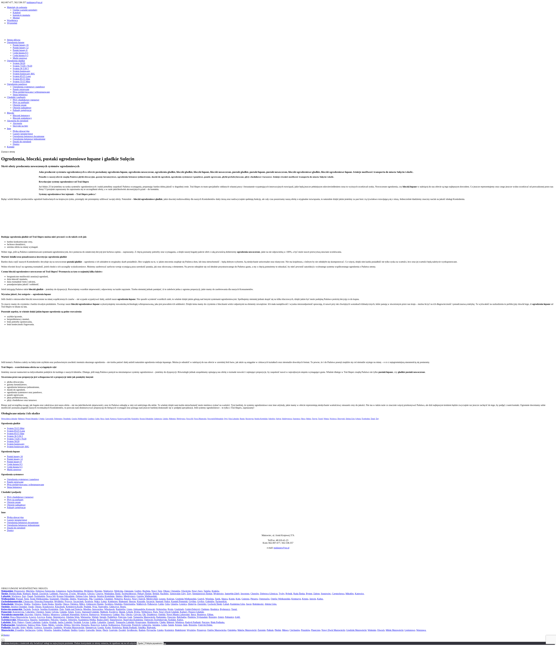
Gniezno (245, 599)
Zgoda (140, 643)
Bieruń (35, 593)
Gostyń (200, 599)
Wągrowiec (82, 599)
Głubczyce (114, 606)
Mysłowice (218, 593)
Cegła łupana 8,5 (20, 53)
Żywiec (72, 593)
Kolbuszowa (114, 625)
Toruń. (234, 609)
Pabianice (229, 617)
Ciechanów (295, 630)
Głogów (174, 604)
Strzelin (58, 604)
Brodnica (214, 609)
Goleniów (209, 601)
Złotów (73, 599)
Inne (9, 128)
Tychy (281, 593)
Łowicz (32, 617)
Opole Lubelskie (33, 622)
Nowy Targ (156, 591)
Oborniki (64, 599)
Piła (91, 599)
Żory (189, 593)
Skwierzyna (249, 419)
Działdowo (152, 614)
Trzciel (320, 419)
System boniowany (21, 71)
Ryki (14, 622)
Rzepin (242, 419)
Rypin (170, 609)
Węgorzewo (106, 614)
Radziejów (121, 609)
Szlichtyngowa (287, 419)
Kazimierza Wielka (87, 619)
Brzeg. (123, 606)
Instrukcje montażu (21, 15)
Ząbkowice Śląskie (95, 604)
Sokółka (142, 627)
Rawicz (127, 599)
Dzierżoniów (129, 604)
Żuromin (262, 630)
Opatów (63, 619)
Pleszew (254, 599)
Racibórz (164, 593)
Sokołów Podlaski (61, 630)
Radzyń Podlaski (193, 622)
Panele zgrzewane (21, 89)
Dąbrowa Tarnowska (45, 591)
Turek (217, 599)
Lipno (129, 609)
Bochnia (146, 591)
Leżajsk (59, 625)
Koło (238, 599)
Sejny (22, 627)
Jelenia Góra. (271, 604)
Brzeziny (213, 617)
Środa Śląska (48, 604)
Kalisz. (320, 599)
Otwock (381, 630)
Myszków (81, 593)
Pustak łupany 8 (20, 50)
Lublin (93, 622)
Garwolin (90, 630)
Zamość (111, 622)
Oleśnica (74, 604)
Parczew (206, 622)
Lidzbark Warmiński (70, 614)
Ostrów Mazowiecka (216, 630)
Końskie (172, 619)
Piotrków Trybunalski (197, 617)
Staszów (34, 619)
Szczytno (29, 614)
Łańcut (104, 625)
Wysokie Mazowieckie (73, 627)
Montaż (16, 18)
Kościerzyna (18, 612)
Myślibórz (59, 601)
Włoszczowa (23, 619)
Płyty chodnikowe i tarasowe (26, 100)
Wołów (27, 604)
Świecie (35, 609)
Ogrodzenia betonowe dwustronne (28, 136)
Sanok (171, 625)
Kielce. (180, 619)
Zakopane (128, 591)
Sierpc (98, 630)
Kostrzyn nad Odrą (124, 419)
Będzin (156, 593)
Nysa (94, 606)
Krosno (178, 625)
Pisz (123, 614)
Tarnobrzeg (21, 625)
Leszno (162, 599)
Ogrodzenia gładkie (16, 60)
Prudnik (87, 606)
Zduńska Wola (72, 617)
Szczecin (150, 601)
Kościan (170, 599)
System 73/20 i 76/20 (22, 66)
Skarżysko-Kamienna (133, 619)
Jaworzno (244, 593)
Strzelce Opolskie (19, 606)
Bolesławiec (258, 604)
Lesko (164, 625)
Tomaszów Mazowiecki (144, 617)
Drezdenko (67, 419)
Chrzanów (175, 591)
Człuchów (30, 612)
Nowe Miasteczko (200, 419)
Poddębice (112, 617)
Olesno (38, 606)
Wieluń (95, 617)
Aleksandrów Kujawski (144, 609)
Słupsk (122, 612)
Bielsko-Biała (15, 593)
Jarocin (312, 599)
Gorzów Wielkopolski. (147, 596)
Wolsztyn (118, 599)
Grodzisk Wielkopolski (185, 599)
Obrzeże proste (19, 105)
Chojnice (40, 612)
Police (167, 601)
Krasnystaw (140, 622)
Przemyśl (136, 625)
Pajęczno (122, 617)
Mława (285, 630)
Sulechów (271, 419)
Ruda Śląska (299, 593)
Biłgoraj (170, 622)
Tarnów (207, 591)
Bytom (309, 593)
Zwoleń (122, 630)
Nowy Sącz (197, 591)
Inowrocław (97, 609)
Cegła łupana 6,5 (20, 55)
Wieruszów (86, 617)
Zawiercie (43, 593)
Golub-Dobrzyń (192, 609)
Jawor (248, 604)
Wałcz (97, 601)
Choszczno (28, 601)
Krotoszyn (296, 599)
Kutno (49, 617)
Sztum (71, 612)
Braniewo (201, 614)
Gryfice (200, 601)
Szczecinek (78, 601)
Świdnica (109, 604)
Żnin (61, 609)
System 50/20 (19, 63)
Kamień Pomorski (179, 601)
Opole (31, 606)
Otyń (225, 419)
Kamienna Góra (237, 604)
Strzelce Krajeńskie (261, 419)
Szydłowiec (132, 630)
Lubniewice (158, 419)
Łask (130, 617)
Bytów (137, 612)
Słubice (308, 419)
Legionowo (410, 630)
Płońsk (278, 630)
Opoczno (171, 617)
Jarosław (156, 625)
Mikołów (349, 593)
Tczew (78, 612)
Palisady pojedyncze (22, 110)
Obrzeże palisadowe (22, 107)
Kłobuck (27, 593)
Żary (377, 419)
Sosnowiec (326, 593)
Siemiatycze (90, 627)
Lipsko (160, 630)
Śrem (26, 599)
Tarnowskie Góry (178, 593)
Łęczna (85, 622)
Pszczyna (63, 593)
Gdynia (55, 612)
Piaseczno (315, 630)
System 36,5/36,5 (21, 68)
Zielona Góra (350, 419)
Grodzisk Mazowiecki (356, 630)
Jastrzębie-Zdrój (232, 593)
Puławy (20, 622)
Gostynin (113, 630)
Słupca (224, 599)
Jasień (107, 419)
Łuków (45, 622)
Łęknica (358, 419)
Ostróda (161, 614)
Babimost (21, 419)
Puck (155, 612)
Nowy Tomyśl (138, 599)
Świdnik (77, 622)
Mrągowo (55, 614)
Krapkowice (48, 606)
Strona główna (13, 40)
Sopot (48, 612)
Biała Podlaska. (218, 622)
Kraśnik (53, 622)
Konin (232, 599)
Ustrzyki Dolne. (205, 625)
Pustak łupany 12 (21, 47)
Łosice (82, 630)
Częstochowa (338, 593)
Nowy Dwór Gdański (169, 612)
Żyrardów (19, 630)
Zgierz (221, 617)
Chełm (162, 622)
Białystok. (151, 627)
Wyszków (191, 630)
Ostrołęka (231, 630)
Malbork (104, 612)
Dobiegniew (58, 419)
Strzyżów (76, 625)
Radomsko (161, 617)
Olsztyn (37, 614)
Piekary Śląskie (144, 593)
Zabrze (316, 593)
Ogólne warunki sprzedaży (25, 10)
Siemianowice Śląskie (202, 593)
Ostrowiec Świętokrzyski (155, 619)
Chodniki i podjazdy (16, 97)
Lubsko (165, 419)
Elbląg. (210, 614)
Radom (142, 630)
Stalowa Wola (34, 625)
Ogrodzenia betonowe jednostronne (29, 139)
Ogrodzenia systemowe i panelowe (29, 87)
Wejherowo (146, 612)
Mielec (51, 625)
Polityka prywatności (154, 643)
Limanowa (61, 591)
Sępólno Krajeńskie (49, 609)
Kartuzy (183, 612)
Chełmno (205, 609)
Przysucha (151, 630)
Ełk (144, 614)
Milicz (82, 604)
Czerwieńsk (49, 419)
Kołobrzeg (113, 601)
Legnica (183, 604)
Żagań (373, 419)
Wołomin (372, 630)
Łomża (101, 627)
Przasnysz (201, 630)
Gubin (97, 419)
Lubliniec (54, 593)
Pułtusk (270, 630)
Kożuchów (135, 419)
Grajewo (38, 627)
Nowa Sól (189, 419)
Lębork (129, 612)
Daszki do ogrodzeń (22, 141)
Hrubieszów (152, 622)
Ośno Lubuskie (233, 419)
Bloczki (10, 113)
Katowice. (359, 593)
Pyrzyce (68, 601)
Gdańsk (63, 612)
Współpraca (12, 20)
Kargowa (113, 419)
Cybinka (41, 419)
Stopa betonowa (20, 94)
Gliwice (91, 593)
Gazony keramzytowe (23, 134)
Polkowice (152, 604)
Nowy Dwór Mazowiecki (333, 630)
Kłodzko (118, 604)
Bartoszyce (94, 614)
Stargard (159, 601)
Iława (193, 614)
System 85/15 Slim (21, 79)
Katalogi (17, 12)
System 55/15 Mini (21, 81)
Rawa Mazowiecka (19, 617)
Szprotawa (296, 419)
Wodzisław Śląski (112, 593)
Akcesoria (17, 123)
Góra (167, 604)
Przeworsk (126, 625)
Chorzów (254, 593)
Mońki (30, 627)
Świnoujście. (221, 601)
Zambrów (57, 627)
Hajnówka (117, 627)
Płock (105, 630)
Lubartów (101, 622)
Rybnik (289, 593)
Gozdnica (91, 419)
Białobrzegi (180, 630)
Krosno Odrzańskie (146, 419)
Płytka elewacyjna (21, 131)
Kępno (305, 599)
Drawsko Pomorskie (43, 601)
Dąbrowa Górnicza (269, 593)
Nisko (44, 625)
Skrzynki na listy (20, 126)
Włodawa (179, 622)
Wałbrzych (141, 604)
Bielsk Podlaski (130, 627)
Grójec (40, 630)
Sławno (132, 601)
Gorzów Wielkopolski (79, 419)
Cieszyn (99, 593)
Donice (16, 144)
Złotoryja (192, 604)
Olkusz (166, 591)
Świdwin (89, 601)
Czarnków (98, 599)
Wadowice (108, 591)
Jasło (185, 625)
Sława (303, 419)
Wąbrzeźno (161, 609)
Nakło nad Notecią (73, 609)
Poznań (19, 599)
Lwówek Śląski (215, 604)
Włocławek (109, 609)
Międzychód (152, 599)
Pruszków (305, 630)
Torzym (314, 419)
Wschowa (333, 419)
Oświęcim (186, 591)
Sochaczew (30, 630)
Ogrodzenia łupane (15, 42)
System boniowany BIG (24, 73)
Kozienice (169, 630)
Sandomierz (44, 619)
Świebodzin (366, 419)
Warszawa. (421, 630)
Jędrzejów (72, 619)
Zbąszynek (341, 419)
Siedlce (74, 630)
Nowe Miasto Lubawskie (178, 614)
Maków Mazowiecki (246, 630)
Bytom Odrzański (31, 419)
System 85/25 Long (22, 76)
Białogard (123, 601)
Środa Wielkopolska (39, 599)
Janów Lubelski (65, 622)
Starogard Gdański (90, 612)
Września (209, 599)
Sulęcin (278, 419)
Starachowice (116, 619)
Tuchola (27, 609)
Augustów (47, 627)
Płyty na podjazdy (21, 102)
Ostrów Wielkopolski (280, 599)
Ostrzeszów (264, 599)
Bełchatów (181, 617)
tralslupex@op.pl (281, 548)
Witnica (326, 419)
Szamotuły (54, 599)
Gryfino (192, 601)
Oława (66, 604)
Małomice (172, 419)
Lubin (161, 604)
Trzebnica (36, 604)
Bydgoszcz (225, 609)
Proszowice (19, 591)
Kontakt (10, 147)
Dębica (67, 625)
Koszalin (141, 601)
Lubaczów (146, 625)
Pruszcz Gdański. (196, 612)
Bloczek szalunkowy (22, 118)
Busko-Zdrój (103, 619)
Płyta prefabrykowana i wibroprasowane (31, 92)
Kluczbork (60, 606)
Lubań (226, 604)
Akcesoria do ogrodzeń (17, 120)
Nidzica (46, 614)
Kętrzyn (84, 614)
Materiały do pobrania (17, 7)
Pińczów (54, 619)
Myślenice (88, 591)
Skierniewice (59, 617)
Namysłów (103, 606)
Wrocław (19, 604)
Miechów (30, 591)
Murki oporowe (20, 58)
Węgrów (48, 630)
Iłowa (102, 419)
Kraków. (216, 591)
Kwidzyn (113, 612)
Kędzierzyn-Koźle (74, 606)
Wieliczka (118, 591)
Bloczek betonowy (21, 115)
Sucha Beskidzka (75, 591)
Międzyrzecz (181, 419)
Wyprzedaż (12, 23)
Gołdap (116, 614)
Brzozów (193, 625)
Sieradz (102, 617)
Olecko (129, 614)
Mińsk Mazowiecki (394, 630)
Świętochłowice (129, 593)
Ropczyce (95, 625)
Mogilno (87, 609)
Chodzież (108, 599)
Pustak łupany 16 (21, 45)
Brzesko (98, 591)
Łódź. (237, 617)
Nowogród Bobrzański (215, 419)
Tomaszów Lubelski (125, 622)
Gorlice (138, 591)
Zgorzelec (201, 604)
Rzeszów (85, 625)
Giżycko (137, 614)
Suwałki (15, 627)
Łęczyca (41, 617)
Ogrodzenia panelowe (17, 84)
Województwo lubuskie (9, 419)
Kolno (108, 627)
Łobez (104, 601)
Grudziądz (179, 609)
